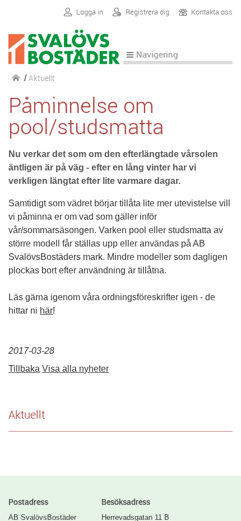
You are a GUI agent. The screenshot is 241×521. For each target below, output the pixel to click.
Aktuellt (26, 414)
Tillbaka (24, 368)
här (46, 310)
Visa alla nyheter (75, 368)
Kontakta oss (212, 12)
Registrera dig (147, 12)
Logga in (89, 12)
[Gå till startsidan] (65, 57)
